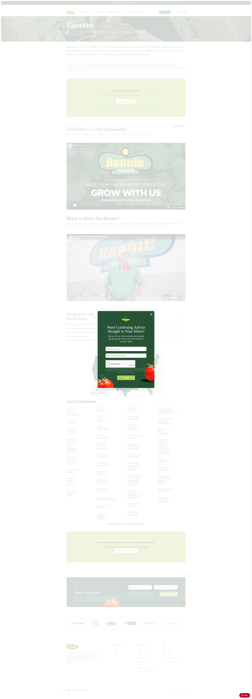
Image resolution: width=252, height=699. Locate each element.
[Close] (151, 314)
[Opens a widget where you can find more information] (244, 695)
